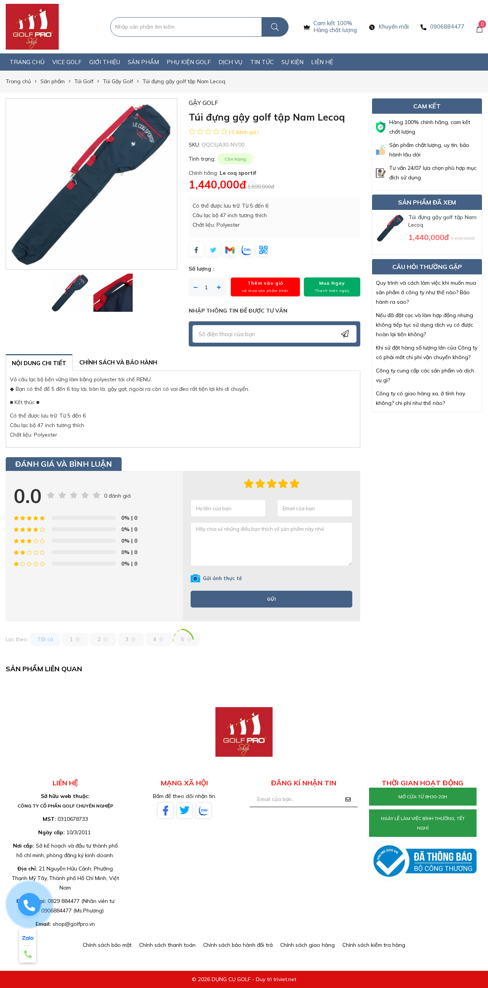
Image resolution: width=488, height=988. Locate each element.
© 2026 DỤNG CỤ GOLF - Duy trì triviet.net (244, 979)
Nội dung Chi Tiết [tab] (39, 363)
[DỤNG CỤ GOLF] (32, 26)
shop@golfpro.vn (74, 923)
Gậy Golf (203, 102)
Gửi (271, 599)
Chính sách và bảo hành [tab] (118, 362)
